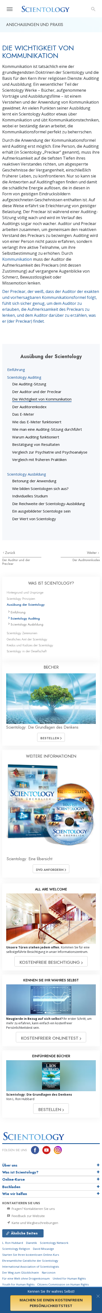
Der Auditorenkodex (29, 406)
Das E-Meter (23, 414)
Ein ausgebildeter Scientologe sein (41, 511)
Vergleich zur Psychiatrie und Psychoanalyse (49, 452)
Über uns (9, 1165)
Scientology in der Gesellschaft (27, 651)
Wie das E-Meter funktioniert (36, 421)
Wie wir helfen (14, 1193)
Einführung (16, 369)
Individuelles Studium (30, 495)
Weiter (92, 552)
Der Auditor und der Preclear (36, 391)
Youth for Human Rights (18, 1284)
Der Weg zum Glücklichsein (20, 1272)
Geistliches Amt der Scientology (27, 639)
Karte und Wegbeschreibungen (34, 1223)
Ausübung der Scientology (26, 604)
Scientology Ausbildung (26, 474)
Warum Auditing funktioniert (35, 436)
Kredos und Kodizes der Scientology (30, 645)
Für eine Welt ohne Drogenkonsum (26, 1278)
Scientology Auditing (24, 377)
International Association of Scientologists (30, 1266)
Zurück (10, 552)
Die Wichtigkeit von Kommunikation (42, 399)
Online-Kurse (13, 1179)
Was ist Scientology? (20, 1172)
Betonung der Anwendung (34, 480)
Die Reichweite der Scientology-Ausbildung (48, 503)
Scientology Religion (16, 1249)
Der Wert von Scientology (34, 518)
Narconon (48, 1272)
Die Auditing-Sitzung (29, 383)
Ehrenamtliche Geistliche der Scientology (30, 1260)
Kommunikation (17, 259)
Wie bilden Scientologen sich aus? (40, 488)
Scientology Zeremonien (22, 633)
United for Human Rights (69, 1278)
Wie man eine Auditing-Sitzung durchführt (47, 429)
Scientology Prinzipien (21, 598)
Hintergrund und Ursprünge (25, 592)
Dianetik (31, 1243)
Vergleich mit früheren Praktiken (39, 459)
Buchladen (11, 1186)
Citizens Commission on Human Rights (63, 1284)
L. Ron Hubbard (12, 1243)
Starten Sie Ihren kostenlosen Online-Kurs (30, 1254)
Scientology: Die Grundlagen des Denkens (42, 727)
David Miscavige (43, 1249)
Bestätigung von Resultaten (36, 444)
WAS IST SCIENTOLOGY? (51, 583)
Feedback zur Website (28, 1216)
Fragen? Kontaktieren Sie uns (33, 1208)
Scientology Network (54, 1243)
